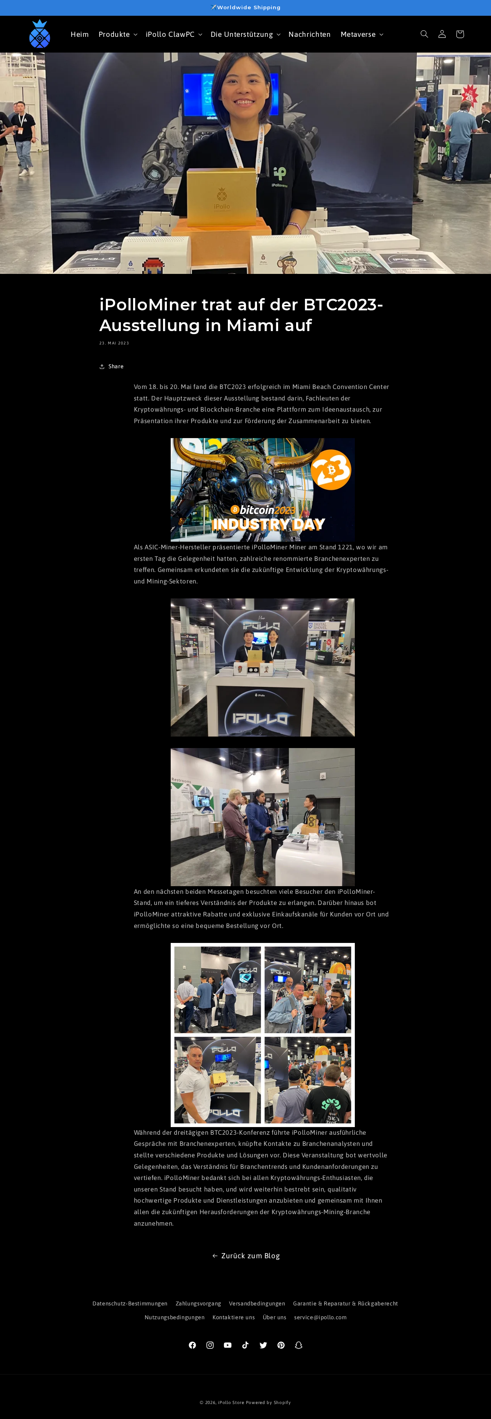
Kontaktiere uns (234, 1317)
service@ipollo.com (320, 1317)
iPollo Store (231, 1402)
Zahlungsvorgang (198, 1303)
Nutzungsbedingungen (175, 1317)
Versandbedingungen (257, 1303)
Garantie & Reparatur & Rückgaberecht (345, 1303)
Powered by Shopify (268, 1402)
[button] (117, 34)
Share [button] (116, 366)
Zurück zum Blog (250, 1255)
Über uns (275, 1317)
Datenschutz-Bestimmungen (130, 1303)
